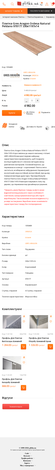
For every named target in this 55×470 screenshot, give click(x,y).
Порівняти (45, 112)
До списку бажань (30, 113)
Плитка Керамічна (35, 17)
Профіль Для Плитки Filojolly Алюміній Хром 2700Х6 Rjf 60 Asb (40, 341)
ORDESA (35, 75)
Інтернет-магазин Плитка (13, 17)
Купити (12, 113)
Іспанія (33, 78)
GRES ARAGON (29, 72)
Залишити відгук (15, 407)
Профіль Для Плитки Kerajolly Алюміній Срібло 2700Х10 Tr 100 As (14, 382)
